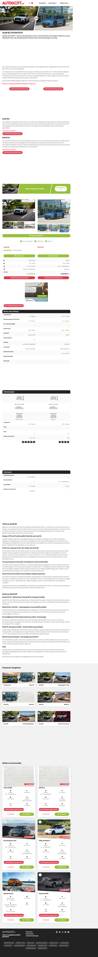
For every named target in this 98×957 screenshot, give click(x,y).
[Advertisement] (85, 24)
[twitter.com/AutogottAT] (59, 932)
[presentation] (3, 210)
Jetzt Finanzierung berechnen (19, 89)
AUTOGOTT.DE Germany (9, 942)
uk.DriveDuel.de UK (8, 945)
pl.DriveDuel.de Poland (31, 945)
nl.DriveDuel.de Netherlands (19, 945)
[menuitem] (42, 3)
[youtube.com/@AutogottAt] (68, 932)
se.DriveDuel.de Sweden (63, 945)
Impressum (29, 932)
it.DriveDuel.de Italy (53, 945)
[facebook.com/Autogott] (56, 932)
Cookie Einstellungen (32, 936)
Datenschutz (29, 934)
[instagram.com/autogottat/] (62, 932)
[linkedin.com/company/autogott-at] (65, 932)
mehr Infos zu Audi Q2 (8, 131)
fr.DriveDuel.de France (53, 942)
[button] (52, 3)
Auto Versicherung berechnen (14, 305)
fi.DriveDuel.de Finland (42, 948)
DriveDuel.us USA (30, 942)
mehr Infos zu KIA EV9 (9, 150)
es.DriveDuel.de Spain (64, 942)
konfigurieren (20, 256)
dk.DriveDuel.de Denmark (31, 948)
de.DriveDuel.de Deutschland (41, 942)
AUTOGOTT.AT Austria (20, 942)
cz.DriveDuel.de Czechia (42, 945)
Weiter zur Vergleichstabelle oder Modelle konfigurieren (19, 84)
